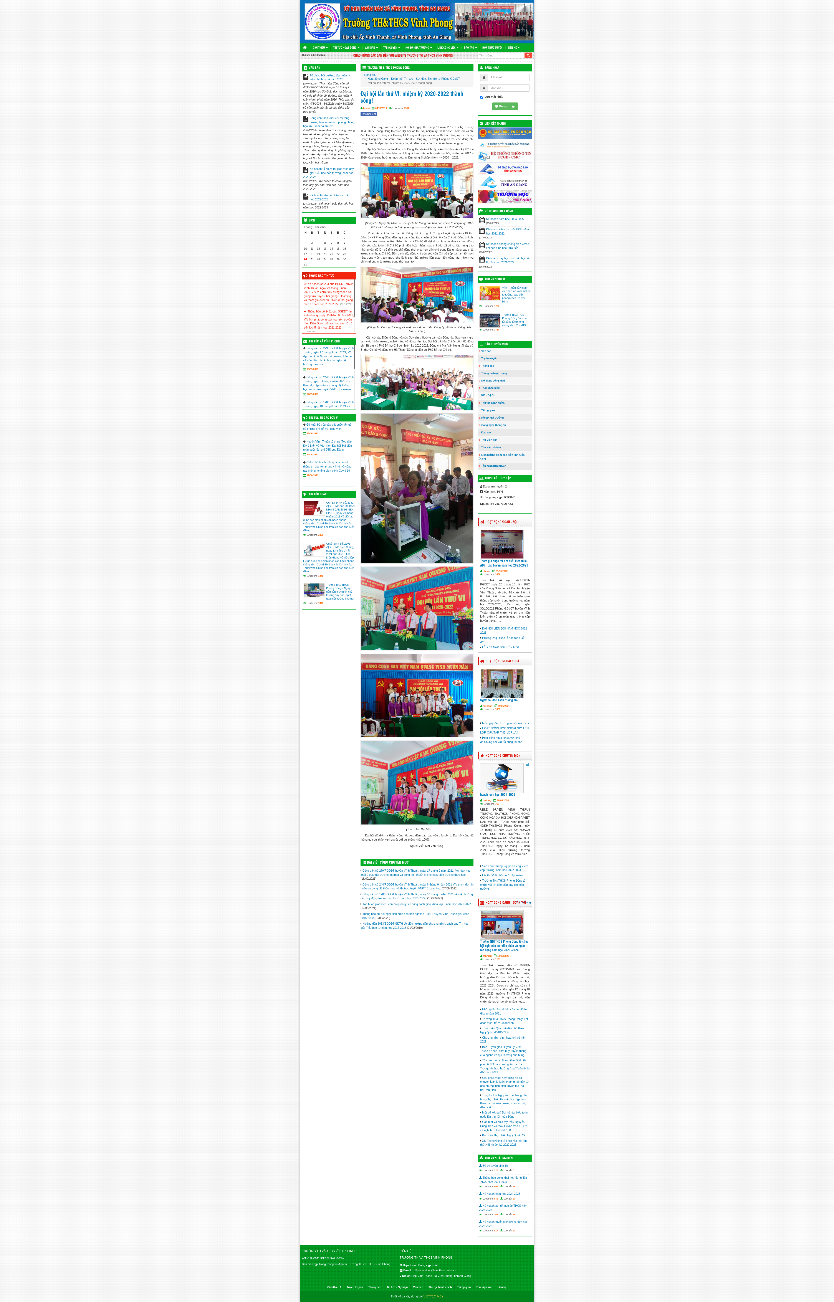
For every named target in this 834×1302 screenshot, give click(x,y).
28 (514, 1214)
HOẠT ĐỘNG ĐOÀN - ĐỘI (502, 522)
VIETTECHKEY (433, 1296)
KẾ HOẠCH (488, 395)
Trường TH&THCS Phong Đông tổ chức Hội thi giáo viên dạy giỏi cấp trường (502, 884)
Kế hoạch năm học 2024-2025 (505, 219)
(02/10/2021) (347, 304)
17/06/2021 (312, 433)
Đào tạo (469, 47)
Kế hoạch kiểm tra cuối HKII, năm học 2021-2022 (507, 231)
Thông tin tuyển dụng (494, 373)
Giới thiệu (319, 47)
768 (497, 804)
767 (496, 1214)
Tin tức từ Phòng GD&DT (444, 78)
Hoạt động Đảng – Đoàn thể (385, 78)
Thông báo (487, 365)
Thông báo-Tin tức (321, 276)
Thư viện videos (491, 447)
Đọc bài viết (369, 114)
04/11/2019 (381, 108)
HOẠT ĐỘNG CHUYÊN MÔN (503, 755)
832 (496, 1198)
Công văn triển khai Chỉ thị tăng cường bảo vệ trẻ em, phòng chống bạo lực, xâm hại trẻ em (328, 122)
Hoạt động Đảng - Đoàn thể (506, 902)
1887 (497, 709)
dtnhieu (487, 956)
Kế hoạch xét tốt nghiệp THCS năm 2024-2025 (503, 1207)
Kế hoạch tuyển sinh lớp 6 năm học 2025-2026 (503, 1224)
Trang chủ (370, 74)
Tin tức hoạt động (345, 47)
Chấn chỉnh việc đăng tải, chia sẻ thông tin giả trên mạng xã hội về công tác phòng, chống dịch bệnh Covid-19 (327, 466)
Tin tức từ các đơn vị (324, 418)
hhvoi (366, 108)
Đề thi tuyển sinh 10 (495, 1165)
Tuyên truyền (489, 358)
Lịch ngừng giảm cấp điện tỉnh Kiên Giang (502, 456)
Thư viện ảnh (489, 439)
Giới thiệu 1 (334, 1287)
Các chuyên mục (496, 344)
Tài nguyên (390, 47)
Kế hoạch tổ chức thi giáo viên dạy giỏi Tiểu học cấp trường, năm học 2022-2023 (328, 172)
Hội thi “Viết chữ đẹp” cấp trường (503, 875)
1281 (497, 959)
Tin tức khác (318, 494)
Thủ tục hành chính (493, 403)
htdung (487, 800)
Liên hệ (512, 47)
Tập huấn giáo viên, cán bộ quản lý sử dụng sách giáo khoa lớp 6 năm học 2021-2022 (416, 904)
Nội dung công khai (493, 380)
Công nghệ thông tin (493, 425)
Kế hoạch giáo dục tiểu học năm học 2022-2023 (330, 197)
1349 (320, 603)
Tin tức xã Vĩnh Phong (324, 341)
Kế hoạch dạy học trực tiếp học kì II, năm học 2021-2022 (507, 260)
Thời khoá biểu (490, 388)
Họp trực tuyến (492, 47)
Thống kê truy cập (498, 478)
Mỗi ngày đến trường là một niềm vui (505, 723)
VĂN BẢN (314, 67)
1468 (497, 574)
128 (496, 1170)
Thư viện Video (495, 279)
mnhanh (487, 706)
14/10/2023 (503, 956)
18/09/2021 (312, 369)
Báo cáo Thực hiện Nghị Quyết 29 (503, 1135)
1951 (406, 108)
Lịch (312, 220)
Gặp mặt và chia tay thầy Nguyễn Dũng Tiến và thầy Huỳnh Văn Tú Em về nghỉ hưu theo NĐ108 (503, 1126)
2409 (320, 535)
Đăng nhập (492, 67)
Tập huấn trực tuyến (493, 466)
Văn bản (370, 47)
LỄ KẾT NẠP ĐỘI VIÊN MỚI (500, 647)
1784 (496, 329)
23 (514, 1198)
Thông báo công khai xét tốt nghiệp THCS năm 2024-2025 (503, 1179)
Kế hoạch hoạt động (499, 211)
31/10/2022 (502, 571)
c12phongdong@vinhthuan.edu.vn (434, 1270)
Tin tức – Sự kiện (397, 1287)
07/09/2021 (312, 394)
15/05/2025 (503, 800)
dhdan (486, 571)
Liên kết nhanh (495, 123)
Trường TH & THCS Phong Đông (388, 67)
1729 (496, 306)
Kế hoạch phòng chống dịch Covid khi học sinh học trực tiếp (507, 246)
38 (514, 1186)
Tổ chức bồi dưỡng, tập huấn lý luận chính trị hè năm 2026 (330, 77)
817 (496, 1230)
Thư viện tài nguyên (499, 1158)
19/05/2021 (504, 706)
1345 (320, 576)
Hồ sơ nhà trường (417, 47)
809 (496, 1186)
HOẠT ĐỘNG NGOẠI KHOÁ (502, 661)
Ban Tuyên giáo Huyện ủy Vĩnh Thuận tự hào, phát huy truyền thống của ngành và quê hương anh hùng (503, 1051)
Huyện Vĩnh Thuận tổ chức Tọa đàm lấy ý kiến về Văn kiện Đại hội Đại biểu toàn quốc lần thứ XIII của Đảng (327, 445)
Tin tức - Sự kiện (415, 78)
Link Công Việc (446, 47)
